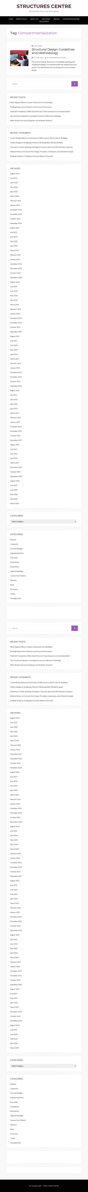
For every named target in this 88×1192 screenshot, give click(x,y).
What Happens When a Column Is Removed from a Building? (31, 102)
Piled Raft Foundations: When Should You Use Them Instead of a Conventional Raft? (40, 111)
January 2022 (15, 422)
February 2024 (15, 309)
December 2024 (16, 264)
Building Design (16, 156)
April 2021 (14, 458)
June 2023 (14, 345)
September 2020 (16, 476)
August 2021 (15, 445)
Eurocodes (46, 19)
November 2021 (16, 431)
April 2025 (14, 246)
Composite (14, 544)
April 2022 (14, 408)
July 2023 (13, 341)
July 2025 (13, 232)
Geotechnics (44, 21)
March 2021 (14, 463)
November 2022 (16, 377)
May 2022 (14, 404)
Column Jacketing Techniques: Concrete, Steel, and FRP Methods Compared (46, 147)
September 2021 (16, 440)
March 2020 (14, 503)
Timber (12, 594)
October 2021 (15, 436)
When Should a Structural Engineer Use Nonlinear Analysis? (31, 120)
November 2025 (16, 214)
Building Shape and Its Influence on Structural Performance (31, 107)
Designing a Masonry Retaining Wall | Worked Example (43, 143)
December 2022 (16, 372)
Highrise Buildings (16, 571)
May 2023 (14, 350)
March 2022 (14, 413)
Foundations (14, 562)
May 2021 (14, 454)
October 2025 (15, 219)
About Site (34, 19)
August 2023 (15, 336)
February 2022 (15, 418)
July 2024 (13, 286)
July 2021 (13, 449)
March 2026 (14, 196)
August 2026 (15, 174)
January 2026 (15, 205)
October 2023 (15, 327)
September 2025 (16, 223)
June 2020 (14, 490)
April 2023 (14, 354)
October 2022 (15, 381)
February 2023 (15, 363)
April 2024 (14, 300)
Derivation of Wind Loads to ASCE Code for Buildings (48, 138)
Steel (12, 585)
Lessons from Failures (71, 19)
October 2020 (15, 472)
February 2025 (15, 255)
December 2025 (16, 210)
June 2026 (14, 183)
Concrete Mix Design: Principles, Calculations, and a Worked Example (48, 152)
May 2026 (14, 187)
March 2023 (14, 359)
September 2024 (16, 277)
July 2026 (13, 178)
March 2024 (14, 305)
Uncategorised (15, 598)
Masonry (13, 580)
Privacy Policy (21, 19)
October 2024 (15, 273)
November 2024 (16, 268)
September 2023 (16, 332)
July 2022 (13, 395)
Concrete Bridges (16, 549)
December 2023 (16, 318)
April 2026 (14, 192)
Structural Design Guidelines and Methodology (53, 51)
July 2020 (13, 485)
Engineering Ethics (17, 553)
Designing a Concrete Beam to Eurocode (38, 156)
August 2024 (15, 282)
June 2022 (14, 399)
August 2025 (15, 228)
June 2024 (14, 291)
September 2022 (16, 386)
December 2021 (16, 427)
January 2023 (15, 368)
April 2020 (14, 499)
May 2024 (14, 296)
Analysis (56, 19)
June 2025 (14, 237)
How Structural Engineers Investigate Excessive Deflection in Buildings (35, 116)
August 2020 (15, 481)
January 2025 (15, 259)
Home (11, 19)
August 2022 (15, 390)
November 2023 (16, 323)
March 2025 (14, 250)
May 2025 (14, 241)
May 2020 (14, 494)
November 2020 (16, 467)
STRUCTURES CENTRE (44, 6)
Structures (14, 589)
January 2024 (15, 314)
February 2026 (15, 201)
